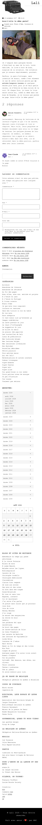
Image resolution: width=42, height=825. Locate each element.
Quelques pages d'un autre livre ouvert (19, 653)
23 (4, 535)
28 (26, 535)
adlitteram (6, 559)
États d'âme (7, 304)
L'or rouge (6, 613)
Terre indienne (8, 665)
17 (9, 530)
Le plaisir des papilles (12, 332)
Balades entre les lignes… (13, 568)
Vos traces (6, 379)
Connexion (7, 269)
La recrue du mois (9, 618)
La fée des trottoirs (20, 258)
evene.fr (5, 767)
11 (13, 525)
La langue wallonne (10, 770)
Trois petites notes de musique (15, 374)
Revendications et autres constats (17, 358)
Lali (35, 3)
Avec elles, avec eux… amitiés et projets (20, 294)
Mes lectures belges (10, 341)
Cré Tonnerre (7, 740)
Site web (5, 221)
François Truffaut (9, 780)
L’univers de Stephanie (23, 251)
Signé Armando (8, 362)
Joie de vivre (8, 608)
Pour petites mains (10, 353)
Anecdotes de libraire (11, 287)
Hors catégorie (8, 315)
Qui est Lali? (8, 355)
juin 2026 (9, 401)
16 (4, 530)
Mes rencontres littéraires (14, 344)
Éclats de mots (8, 564)
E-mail (5, 211)
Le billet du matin (10, 330)
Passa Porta (7, 714)
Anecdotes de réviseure (12, 290)
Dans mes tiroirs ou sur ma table (16, 311)
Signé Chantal (8, 365)
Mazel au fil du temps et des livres (18, 646)
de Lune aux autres (10, 585)
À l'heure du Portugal (11, 299)
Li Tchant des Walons (11, 772)
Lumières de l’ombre (10, 641)
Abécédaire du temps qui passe (15, 557)
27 (22, 535)
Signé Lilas (7, 370)
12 (17, 525)
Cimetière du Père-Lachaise (14, 753)
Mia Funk (5, 648)
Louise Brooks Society (11, 782)
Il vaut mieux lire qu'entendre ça (17, 318)
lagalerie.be (7, 690)
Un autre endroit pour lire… (14, 672)
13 (22, 525)
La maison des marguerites (13, 615)
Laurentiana (7, 625)
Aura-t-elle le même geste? (15, 21)
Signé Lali (6, 367)
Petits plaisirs (9, 351)
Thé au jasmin (8, 669)
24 (9, 535)
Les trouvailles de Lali (12, 334)
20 (22, 530)
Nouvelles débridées (10, 348)
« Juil (16, 545)
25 (13, 535)
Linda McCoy (7, 639)
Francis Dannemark (9, 707)
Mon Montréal (7, 346)
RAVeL (4, 757)
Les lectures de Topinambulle (14, 637)
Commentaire (8, 186)
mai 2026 (8, 403)
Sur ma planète (8, 658)
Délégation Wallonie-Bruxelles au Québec (19, 732)
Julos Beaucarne (9, 742)
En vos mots (7, 313)
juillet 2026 (10, 399)
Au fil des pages (9, 292)
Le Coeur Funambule (10, 632)
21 (26, 530)
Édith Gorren (7, 688)
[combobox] (11, 276)
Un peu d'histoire (9, 377)
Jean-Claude (13, 154)
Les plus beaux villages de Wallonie (18, 755)
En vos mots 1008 (22, 253)
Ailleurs (5, 285)
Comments (7, 792)
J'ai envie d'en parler (12, 601)
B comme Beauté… (9, 566)
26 (17, 535)
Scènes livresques (9, 360)
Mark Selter (7, 644)
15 (30, 525)
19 (17, 530)
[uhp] (21, 59)
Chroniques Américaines (12, 578)
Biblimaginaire (8, 571)
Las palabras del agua (11, 622)
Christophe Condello (10, 575)
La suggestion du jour (11, 327)
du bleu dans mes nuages (12, 589)
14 (26, 525)
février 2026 (10, 410)
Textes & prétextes (10, 667)
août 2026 (9, 396)
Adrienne (5, 253)
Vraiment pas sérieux (11, 381)
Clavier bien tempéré (11, 582)
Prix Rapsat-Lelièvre (11, 745)
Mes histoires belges (11, 339)
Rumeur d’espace (9, 655)
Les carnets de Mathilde (12, 634)
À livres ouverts (9, 301)
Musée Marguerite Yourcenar (14, 712)
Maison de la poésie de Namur (14, 709)
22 (30, 530)
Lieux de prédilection (11, 337)
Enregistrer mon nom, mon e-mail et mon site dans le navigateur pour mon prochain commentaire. (22, 231)
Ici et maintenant (9, 599)
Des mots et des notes (11, 587)
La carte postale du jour (13, 322)
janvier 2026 (10, 413)
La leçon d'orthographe (12, 325)
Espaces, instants (9, 597)
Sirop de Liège (8, 724)
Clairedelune (7, 580)
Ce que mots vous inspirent (14, 306)
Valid (7, 794)
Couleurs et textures (11, 308)
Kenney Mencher (8, 611)
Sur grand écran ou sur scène (14, 372)
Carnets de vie (8, 573)
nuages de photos (9, 651)
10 (9, 525)
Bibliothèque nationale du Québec (16, 705)
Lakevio (5, 620)
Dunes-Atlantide (9, 592)
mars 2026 (9, 408)
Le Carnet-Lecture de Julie (14, 629)
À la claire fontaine (11, 561)
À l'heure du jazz (9, 297)
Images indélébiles (10, 320)
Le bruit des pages (10, 627)
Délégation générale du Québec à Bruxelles (20, 680)
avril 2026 (9, 406)
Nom (4, 202)
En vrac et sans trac (11, 594)
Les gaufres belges (10, 722)
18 (13, 530)
